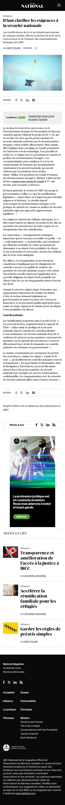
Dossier (24, 692)
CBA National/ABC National (35, 576)
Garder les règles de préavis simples (40, 631)
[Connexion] (36, 48)
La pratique (9, 709)
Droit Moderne (28, 737)
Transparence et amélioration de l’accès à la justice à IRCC (39, 561)
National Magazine (13, 664)
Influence (7, 16)
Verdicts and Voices (31, 721)
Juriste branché (29, 733)
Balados (24, 718)
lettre (32, 148)
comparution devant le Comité (27, 181)
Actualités (8, 692)
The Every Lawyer (30, 725)
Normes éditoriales (13, 672)
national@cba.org (25, 793)
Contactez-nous (12, 668)
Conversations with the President (38, 729)
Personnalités (28, 701)
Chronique (26, 709)
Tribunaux (8, 718)
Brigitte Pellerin (13, 48)
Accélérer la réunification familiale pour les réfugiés (38, 599)
